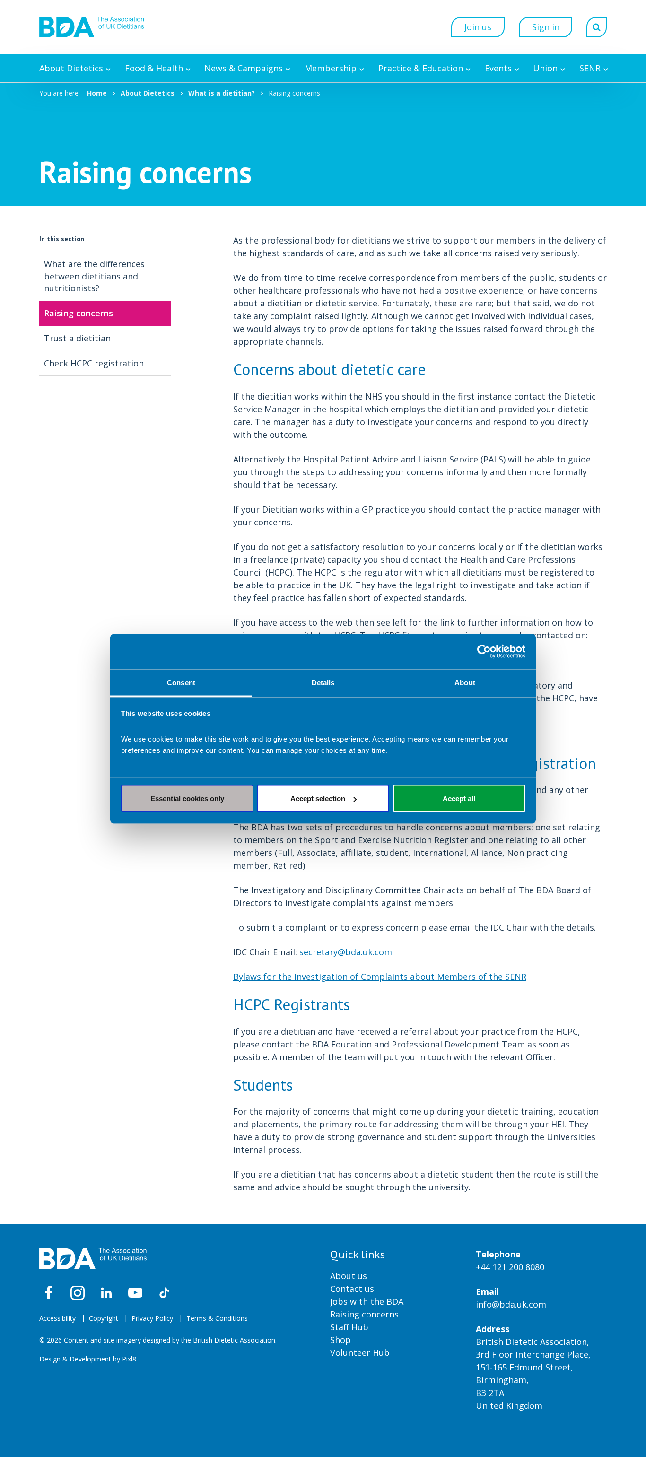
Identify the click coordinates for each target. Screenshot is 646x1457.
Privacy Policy (152, 1318)
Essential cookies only (187, 798)
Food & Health (154, 68)
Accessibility (57, 1318)
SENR (590, 68)
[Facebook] (48, 1292)
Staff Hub (349, 1327)
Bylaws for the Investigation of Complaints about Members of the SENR (379, 976)
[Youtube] (135, 1292)
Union (545, 68)
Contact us (352, 1288)
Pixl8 (129, 1358)
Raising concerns (364, 1314)
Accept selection (317, 798)
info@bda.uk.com (511, 1304)
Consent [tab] (181, 682)
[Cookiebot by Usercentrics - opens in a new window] (484, 652)
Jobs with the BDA (366, 1301)
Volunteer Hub (360, 1352)
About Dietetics (71, 68)
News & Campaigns (243, 68)
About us (348, 1276)
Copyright (103, 1318)
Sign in (545, 27)
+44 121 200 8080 (510, 1267)
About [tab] (464, 682)
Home (97, 92)
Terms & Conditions (217, 1318)
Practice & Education (420, 68)
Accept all (459, 798)
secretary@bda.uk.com (345, 952)
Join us (477, 27)
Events (498, 68)
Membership (331, 68)
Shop (340, 1339)
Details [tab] (323, 682)
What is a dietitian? (221, 92)
